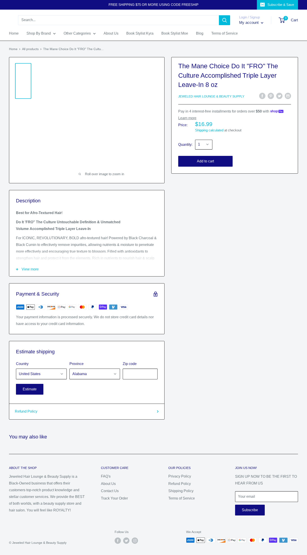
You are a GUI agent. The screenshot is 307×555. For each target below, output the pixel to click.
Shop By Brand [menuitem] (39, 33)
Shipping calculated (209, 130)
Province (76, 364)
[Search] (224, 20)
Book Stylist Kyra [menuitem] (140, 33)
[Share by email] (288, 96)
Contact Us (110, 491)
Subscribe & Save (280, 5)
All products (30, 49)
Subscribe (250, 510)
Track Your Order (114, 498)
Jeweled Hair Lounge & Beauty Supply (211, 96)
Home (13, 49)
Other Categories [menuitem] (77, 33)
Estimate (30, 389)
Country (22, 364)
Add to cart (205, 161)
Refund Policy (26, 411)
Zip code (130, 364)
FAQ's (106, 476)
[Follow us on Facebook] (118, 540)
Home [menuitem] (14, 33)
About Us (108, 484)
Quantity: (185, 144)
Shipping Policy (181, 491)
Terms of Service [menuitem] (224, 33)
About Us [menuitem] (111, 33)
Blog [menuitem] (199, 33)
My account (249, 22)
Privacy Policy (179, 476)
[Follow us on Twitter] (126, 540)
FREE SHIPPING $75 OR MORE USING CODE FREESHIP (153, 5)
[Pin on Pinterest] (271, 96)
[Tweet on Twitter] (279, 96)
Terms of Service (181, 498)
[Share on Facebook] (262, 96)
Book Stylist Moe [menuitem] (174, 33)
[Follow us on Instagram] (135, 540)
